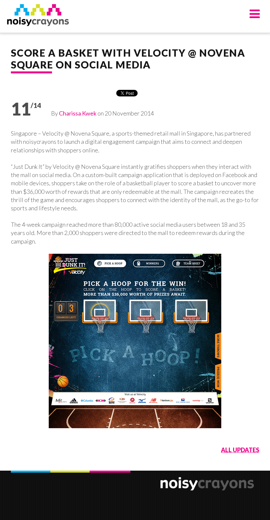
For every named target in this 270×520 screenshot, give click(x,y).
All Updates (240, 450)
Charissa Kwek (77, 113)
